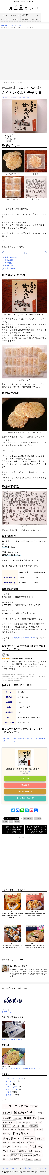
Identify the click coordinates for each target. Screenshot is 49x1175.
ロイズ (34, 1106)
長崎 (38, 1151)
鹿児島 (37, 1159)
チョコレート (15, 15)
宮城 (30, 1122)
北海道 (30, 1118)
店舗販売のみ (10, 1129)
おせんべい (26, 19)
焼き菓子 (25, 15)
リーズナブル (6, 97)
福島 (16, 1147)
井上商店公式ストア (25, 798)
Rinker (29, 771)
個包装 (19, 97)
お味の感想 (9, 260)
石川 (24, 1142)
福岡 (6, 1147)
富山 (38, 1122)
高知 (29, 1159)
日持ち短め (23, 1133)
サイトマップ (41, 1168)
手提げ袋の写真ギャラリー (12, 1039)
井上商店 (13, 97)
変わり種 (9, 1122)
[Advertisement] (24, 54)
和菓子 (15, 19)
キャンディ (5, 19)
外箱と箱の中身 (11, 257)
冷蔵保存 (17, 1118)
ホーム (5, 15)
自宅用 (28, 97)
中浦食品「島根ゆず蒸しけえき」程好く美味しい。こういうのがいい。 (12, 829)
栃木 (40, 1139)
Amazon (25, 778)
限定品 (16, 1155)
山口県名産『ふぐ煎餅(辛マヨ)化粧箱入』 (23, 769)
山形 (6, 1126)
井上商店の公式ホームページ (24, 638)
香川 (6, 1159)
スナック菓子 (36, 19)
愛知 (38, 1129)
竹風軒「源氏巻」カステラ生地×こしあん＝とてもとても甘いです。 (36, 829)
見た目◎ (10, 1151)
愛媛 (30, 1129)
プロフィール (7, 1012)
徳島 (21, 1129)
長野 (6, 1155)
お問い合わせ (27, 1168)
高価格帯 (17, 1159)
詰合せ (25, 1151)
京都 (6, 1113)
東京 (29, 1138)
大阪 (21, 1122)
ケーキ (35, 15)
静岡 (38, 1155)
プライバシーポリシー (11, 1168)
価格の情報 (9, 265)
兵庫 (7, 1118)
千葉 (43, 1118)
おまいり (24, 8)
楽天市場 (25, 785)
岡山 (24, 1126)
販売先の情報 (10, 268)
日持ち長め (12, 1138)
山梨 (16, 1126)
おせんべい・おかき (11, 818)
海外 (6, 1142)
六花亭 (40, 1113)
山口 (24, 97)
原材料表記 (9, 263)
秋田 (24, 1146)
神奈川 (33, 1142)
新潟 (6, 1134)
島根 (34, 1126)
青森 (28, 1155)
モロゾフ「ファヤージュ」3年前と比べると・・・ (21, 1068)
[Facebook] (17, 811)
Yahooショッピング (25, 791)
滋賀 (15, 1142)
